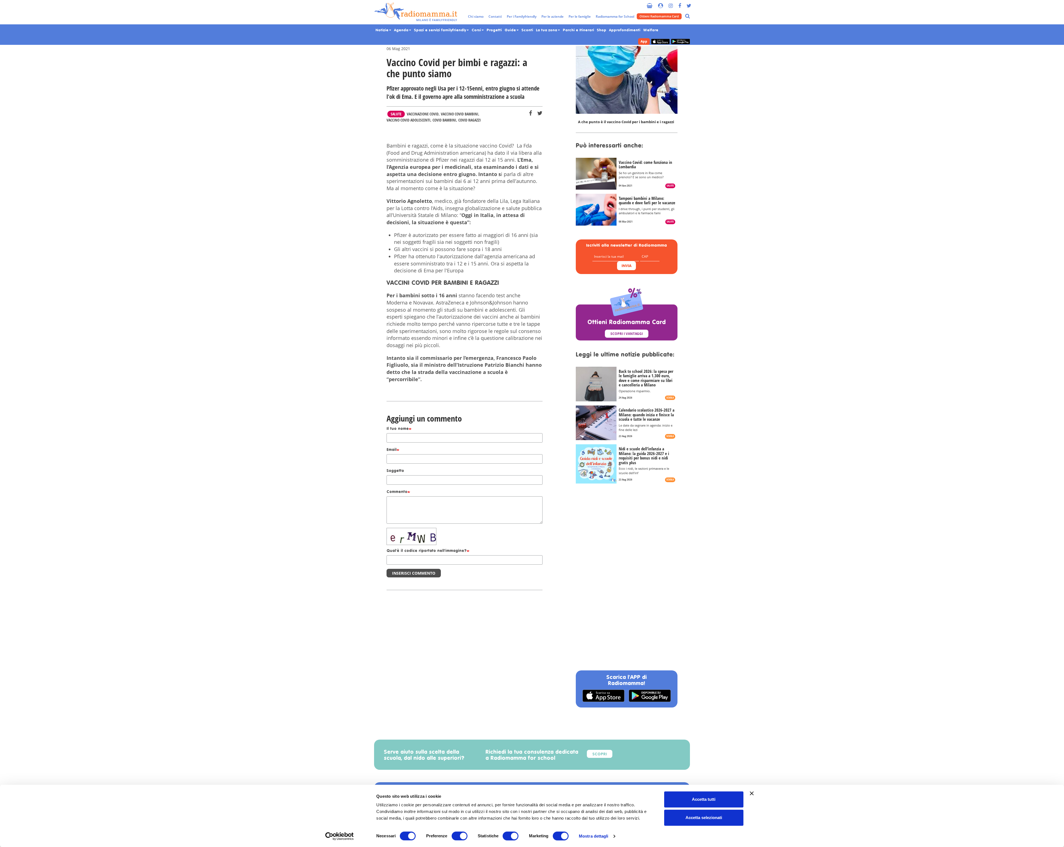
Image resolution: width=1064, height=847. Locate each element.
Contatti (495, 16)
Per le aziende (552, 16)
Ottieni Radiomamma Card (659, 16)
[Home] (415, 12)
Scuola (670, 397)
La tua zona (547, 30)
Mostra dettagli (593, 836)
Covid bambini (444, 120)
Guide (511, 30)
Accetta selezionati (704, 817)
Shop (601, 30)
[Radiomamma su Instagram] (671, 3)
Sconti (527, 30)
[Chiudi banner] (752, 793)
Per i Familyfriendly (521, 16)
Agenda (402, 30)
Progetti (494, 30)
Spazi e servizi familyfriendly (440, 30)
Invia (626, 266)
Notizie (382, 30)
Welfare (650, 30)
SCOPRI (599, 754)
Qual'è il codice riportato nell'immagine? (427, 551)
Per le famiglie (580, 16)
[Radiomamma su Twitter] (689, 3)
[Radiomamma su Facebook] (680, 3)
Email (392, 450)
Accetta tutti (703, 799)
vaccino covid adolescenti (408, 120)
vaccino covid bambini (459, 114)
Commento (397, 492)
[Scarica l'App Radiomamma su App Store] (660, 41)
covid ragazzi (469, 120)
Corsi (477, 30)
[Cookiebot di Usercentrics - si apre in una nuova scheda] (339, 836)
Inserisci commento (413, 573)
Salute (396, 114)
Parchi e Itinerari (578, 30)
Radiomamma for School (615, 16)
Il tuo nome (398, 429)
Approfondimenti (624, 30)
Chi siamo (476, 16)
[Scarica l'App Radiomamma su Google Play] (680, 41)
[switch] (459, 835)
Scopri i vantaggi (626, 333)
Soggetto (395, 471)
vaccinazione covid (423, 114)
